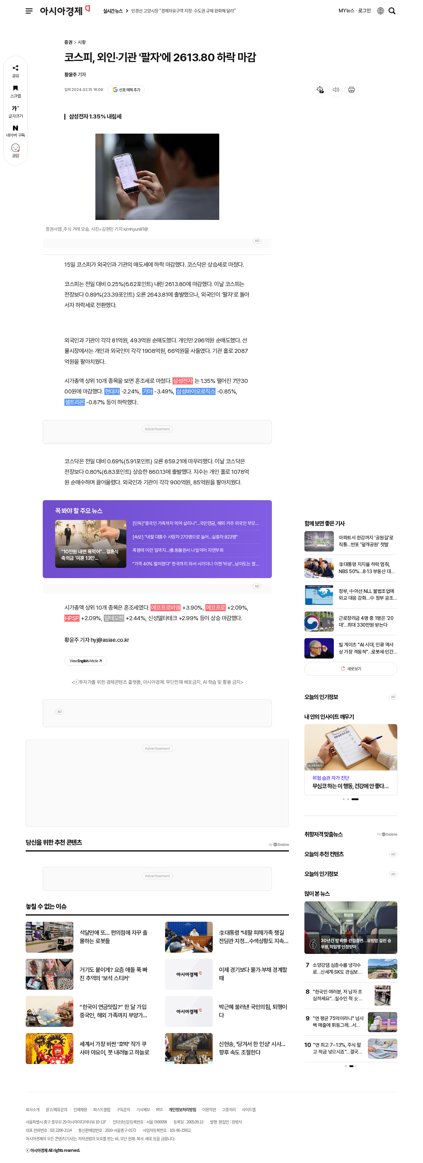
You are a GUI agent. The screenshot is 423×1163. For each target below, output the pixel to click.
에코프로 (215, 607)
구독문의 (123, 1109)
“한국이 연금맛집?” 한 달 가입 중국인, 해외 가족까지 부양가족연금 (114, 1011)
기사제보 (143, 1109)
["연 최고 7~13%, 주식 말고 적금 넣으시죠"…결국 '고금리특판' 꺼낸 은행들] (382, 1057)
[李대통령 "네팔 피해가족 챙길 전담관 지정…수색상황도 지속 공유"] (189, 951)
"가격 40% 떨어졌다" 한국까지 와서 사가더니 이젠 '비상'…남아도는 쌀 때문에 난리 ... (196, 564)
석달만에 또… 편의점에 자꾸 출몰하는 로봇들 (113, 937)
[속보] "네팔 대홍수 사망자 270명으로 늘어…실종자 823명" (185, 537)
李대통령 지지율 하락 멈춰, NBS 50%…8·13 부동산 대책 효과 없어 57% (367, 568)
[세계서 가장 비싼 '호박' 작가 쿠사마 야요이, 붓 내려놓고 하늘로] (49, 1062)
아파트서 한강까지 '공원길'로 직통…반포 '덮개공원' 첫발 (366, 540)
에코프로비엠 (165, 607)
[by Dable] (279, 844)
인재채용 (80, 1109)
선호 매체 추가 (129, 90)
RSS (159, 1109)
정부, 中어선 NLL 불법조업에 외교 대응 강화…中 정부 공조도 (366, 595)
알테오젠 (114, 618)
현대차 (112, 391)
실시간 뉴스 (112, 11)
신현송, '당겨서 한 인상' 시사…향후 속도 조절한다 (252, 1048)
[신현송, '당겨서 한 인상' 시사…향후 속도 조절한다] (189, 1062)
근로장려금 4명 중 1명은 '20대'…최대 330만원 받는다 (366, 621)
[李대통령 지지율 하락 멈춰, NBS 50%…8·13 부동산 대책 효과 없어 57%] (319, 576)
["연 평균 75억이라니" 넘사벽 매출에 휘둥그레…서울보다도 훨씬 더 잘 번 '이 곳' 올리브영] (382, 1030)
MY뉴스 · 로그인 (355, 11)
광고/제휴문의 (56, 1109)
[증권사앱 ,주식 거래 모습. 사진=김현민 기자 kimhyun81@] (157, 177)
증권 (68, 42)
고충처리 (229, 1109)
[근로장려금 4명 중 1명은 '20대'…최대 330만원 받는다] (319, 630)
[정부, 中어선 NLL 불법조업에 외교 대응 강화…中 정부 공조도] (319, 603)
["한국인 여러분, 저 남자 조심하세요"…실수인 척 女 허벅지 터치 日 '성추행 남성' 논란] (382, 1004)
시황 (82, 42)
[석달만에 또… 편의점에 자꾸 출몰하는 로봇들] (49, 951)
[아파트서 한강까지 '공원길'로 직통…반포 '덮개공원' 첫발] (319, 550)
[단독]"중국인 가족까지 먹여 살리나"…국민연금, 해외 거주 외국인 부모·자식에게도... (196, 523)
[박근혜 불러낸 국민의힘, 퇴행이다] (189, 1025)
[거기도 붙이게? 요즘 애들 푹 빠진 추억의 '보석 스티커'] (49, 988)
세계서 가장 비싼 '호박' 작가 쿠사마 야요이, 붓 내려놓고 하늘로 (114, 1048)
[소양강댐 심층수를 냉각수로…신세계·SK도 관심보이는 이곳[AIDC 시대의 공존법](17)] (382, 977)
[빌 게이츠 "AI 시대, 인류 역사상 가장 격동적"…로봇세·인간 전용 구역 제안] (319, 657)
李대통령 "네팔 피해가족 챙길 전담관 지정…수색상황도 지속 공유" (251, 937)
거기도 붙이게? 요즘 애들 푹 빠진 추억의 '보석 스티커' (113, 974)
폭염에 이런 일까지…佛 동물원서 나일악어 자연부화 (178, 550)
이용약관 (209, 1109)
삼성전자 (182, 380)
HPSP (72, 618)
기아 (147, 391)
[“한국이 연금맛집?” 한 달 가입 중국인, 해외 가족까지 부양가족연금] (49, 1025)
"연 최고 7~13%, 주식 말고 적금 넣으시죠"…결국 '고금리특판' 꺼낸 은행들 (337, 1052)
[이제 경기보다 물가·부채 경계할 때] (189, 988)
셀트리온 (74, 402)
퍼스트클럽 (101, 1109)
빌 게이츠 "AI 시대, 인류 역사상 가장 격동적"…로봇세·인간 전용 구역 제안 (366, 648)
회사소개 (32, 1109)
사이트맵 (248, 1109)
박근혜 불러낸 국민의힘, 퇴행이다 (253, 1011)
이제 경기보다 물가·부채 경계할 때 (253, 974)
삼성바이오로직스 (196, 391)
